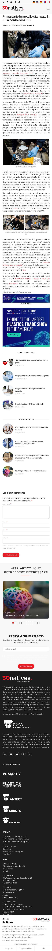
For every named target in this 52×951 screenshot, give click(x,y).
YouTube (45, 278)
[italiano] (49, 2)
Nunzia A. (30, 26)
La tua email (10, 649)
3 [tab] (20, 623)
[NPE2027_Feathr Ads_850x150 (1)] (26, 298)
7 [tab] (35, 623)
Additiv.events (37, 714)
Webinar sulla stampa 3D (14, 851)
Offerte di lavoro (9, 846)
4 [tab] (24, 623)
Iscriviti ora (26, 666)
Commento (7, 504)
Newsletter (13, 283)
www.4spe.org (43, 747)
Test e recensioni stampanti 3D (16, 839)
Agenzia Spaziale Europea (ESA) (18, 73)
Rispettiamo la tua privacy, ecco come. (14, 941)
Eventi (5, 844)
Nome (5, 522)
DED (16, 208)
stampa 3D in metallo (27, 115)
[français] (45, 2)
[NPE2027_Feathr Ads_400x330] (26, 327)
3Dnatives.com (22, 714)
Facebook (19, 278)
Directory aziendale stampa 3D (16, 841)
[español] (41, 2)
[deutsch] (34, 2)
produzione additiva (33, 93)
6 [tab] (31, 623)
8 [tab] (38, 623)
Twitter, (28, 278)
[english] (37, 2)
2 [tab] (17, 623)
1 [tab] (13, 623)
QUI (23, 270)
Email (5, 530)
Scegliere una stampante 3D (15, 836)
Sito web (5, 538)
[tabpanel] (26, 600)
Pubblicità (7, 854)
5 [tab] (28, 623)
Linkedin (35, 278)
